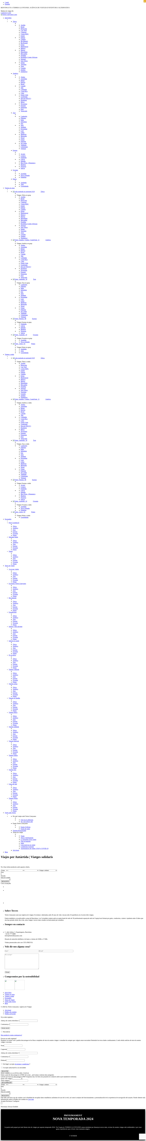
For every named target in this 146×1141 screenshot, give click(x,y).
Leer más (31, 1099)
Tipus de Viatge (10, 1000)
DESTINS (8, 993)
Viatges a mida (9, 996)
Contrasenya (5, 1024)
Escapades (8, 998)
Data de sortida (5, 877)
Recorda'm (6, 1032)
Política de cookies (10, 1012)
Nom (2, 1045)
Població (3, 1060)
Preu (2, 872)
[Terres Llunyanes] (9, 14)
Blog (6, 1003)
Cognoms (4, 1049)
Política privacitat (10, 1014)
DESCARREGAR (7, 1082)
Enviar (7, 972)
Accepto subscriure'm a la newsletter (14, 1068)
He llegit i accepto (16, 1064)
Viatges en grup (10, 994)
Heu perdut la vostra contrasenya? (11, 1035)
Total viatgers (5, 1080)
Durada (3, 876)
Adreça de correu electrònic (10, 1020)
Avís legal (8, 1010)
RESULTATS (5, 881)
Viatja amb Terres (10, 1001)
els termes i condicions (22, 1064)
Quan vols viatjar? (6, 1078)
